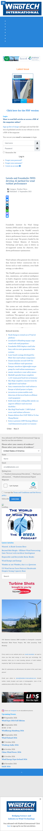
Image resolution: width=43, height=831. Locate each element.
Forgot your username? (13, 163)
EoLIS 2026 (6, 766)
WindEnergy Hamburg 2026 (13, 731)
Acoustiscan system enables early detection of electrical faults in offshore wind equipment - (22, 395)
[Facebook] (22, 197)
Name (4, 454)
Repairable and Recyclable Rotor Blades (18, 557)
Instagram (14, 710)
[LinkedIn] (22, 205)
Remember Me (10, 152)
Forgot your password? (13, 160)
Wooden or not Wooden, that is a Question (19, 564)
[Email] (22, 202)
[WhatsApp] (22, 210)
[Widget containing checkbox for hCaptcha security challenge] (20, 485)
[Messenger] (22, 216)
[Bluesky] (22, 199)
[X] (22, 208)
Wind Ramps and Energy (12, 561)
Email (4, 463)
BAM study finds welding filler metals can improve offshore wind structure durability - (23, 404)
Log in (21, 156)
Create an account (12, 166)
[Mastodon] (22, 213)
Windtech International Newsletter (17, 474)
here (9, 826)
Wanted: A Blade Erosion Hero (14, 546)
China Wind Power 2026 (11, 752)
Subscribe (5, 499)
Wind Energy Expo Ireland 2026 (14, 759)
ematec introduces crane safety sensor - (22, 372)
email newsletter (29, 654)
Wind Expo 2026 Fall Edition (13, 721)
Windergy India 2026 (10, 745)
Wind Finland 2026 (9, 738)
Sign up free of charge (11, 127)
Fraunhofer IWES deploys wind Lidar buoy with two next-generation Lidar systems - (21, 349)
